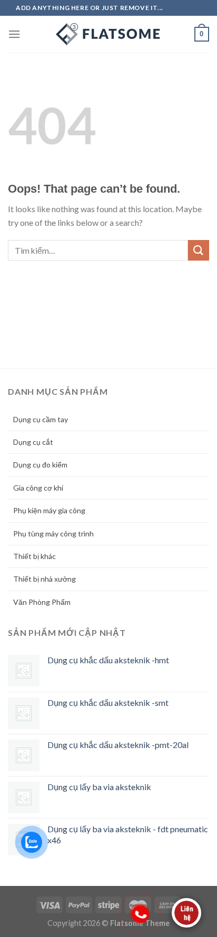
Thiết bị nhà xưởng (44, 578)
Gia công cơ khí (38, 487)
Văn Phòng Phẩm (42, 601)
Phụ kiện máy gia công (49, 510)
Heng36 (22, 873)
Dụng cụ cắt (33, 441)
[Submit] (198, 250)
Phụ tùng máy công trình (53, 533)
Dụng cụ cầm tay (40, 419)
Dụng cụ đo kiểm (40, 464)
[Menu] (14, 34)
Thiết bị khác (34, 556)
